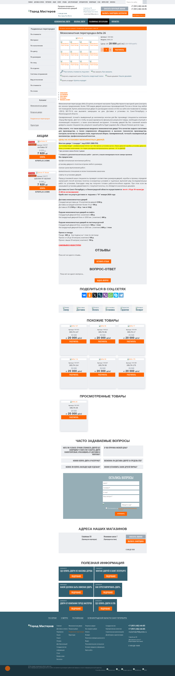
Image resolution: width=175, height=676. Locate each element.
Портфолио (48, 2)
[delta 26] (79, 38)
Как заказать (107, 72)
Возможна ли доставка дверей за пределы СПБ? (123, 460)
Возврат (87, 635)
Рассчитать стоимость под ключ (76, 72)
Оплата (87, 632)
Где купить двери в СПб (105, 603)
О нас (99, 2)
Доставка (63, 96)
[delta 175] (131, 359)
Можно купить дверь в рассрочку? (86, 460)
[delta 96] (102, 326)
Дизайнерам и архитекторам (114, 635)
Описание (63, 93)
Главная (30, 2)
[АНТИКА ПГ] (42, 141)
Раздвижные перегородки (40, 119)
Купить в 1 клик (42, 161)
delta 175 (131, 365)
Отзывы (64, 2)
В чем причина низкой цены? (116, 447)
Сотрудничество (83, 2)
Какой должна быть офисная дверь (76, 587)
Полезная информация (102, 563)
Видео (87, 641)
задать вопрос (103, 280)
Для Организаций (73, 2)
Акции (54, 2)
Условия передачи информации (95, 647)
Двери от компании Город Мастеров (76, 603)
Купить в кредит (80, 80)
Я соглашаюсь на (122, 508)
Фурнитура (34, 125)
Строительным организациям (115, 632)
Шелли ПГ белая (42, 179)
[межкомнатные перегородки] (64, 45)
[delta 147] (73, 326)
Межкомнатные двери (38, 106)
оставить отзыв (103, 261)
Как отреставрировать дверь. (108, 587)
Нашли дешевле (125, 76)
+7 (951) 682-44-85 (139, 6)
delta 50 (103, 365)
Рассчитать (73, 341)
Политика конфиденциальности (95, 638)
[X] (94, 295)
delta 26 (74, 408)
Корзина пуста (139, 15)
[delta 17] (131, 326)
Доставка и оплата (39, 2)
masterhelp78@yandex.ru (91, 14)
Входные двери (36, 112)
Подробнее (76, 576)
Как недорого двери (91, 629)
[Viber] (105, 295)
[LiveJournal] (100, 295)
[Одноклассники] (89, 295)
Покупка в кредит (90, 626)
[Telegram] (121, 295)
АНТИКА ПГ (42, 147)
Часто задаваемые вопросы (103, 441)
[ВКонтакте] (84, 295)
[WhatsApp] (110, 295)
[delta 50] (102, 359)
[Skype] (115, 295)
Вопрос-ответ (105, 2)
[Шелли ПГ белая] (42, 172)
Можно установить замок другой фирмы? (120, 467)
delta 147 (73, 332)
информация (92, 2)
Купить (42, 157)
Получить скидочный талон (92, 76)
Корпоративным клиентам (114, 629)
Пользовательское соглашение (94, 644)
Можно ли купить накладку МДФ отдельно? (83, 467)
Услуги (59, 2)
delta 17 (131, 332)
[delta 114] (73, 359)
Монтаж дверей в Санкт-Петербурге (111, 570)
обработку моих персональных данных (127, 508)
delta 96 (103, 332)
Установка (64, 94)
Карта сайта (88, 650)
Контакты (112, 2)
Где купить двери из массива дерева (76, 570)
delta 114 (73, 365)
